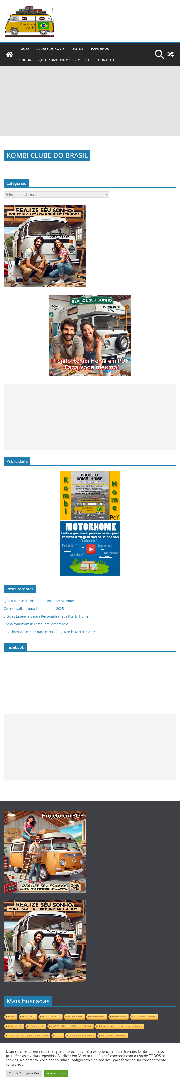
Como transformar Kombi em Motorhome (36, 624)
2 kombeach (15, 1026)
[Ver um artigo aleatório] (170, 54)
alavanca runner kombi (81, 1035)
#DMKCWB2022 (51, 1016)
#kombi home (97, 1016)
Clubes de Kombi (50, 48)
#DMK (11, 1016)
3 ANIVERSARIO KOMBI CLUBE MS (71, 1026)
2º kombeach (36, 1026)
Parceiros (100, 48)
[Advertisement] (90, 100)
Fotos (78, 48)
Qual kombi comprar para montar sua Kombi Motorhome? (49, 631)
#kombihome (119, 1016)
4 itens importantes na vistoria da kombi (120, 1026)
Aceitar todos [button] (56, 1073)
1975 (58, 1035)
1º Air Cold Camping (144, 1016)
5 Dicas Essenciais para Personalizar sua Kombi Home (46, 616)
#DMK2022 (28, 1016)
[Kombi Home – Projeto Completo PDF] (9, 54)
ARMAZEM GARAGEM (113, 1035)
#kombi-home (75, 1016)
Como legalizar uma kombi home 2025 (34, 608)
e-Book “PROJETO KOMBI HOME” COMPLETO (55, 60)
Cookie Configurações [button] (24, 1073)
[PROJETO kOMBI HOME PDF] (45, 207)
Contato (106, 60)
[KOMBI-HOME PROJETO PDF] (45, 814)
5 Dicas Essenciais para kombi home (28, 1035)
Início (24, 48)
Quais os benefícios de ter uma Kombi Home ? (40, 601)
